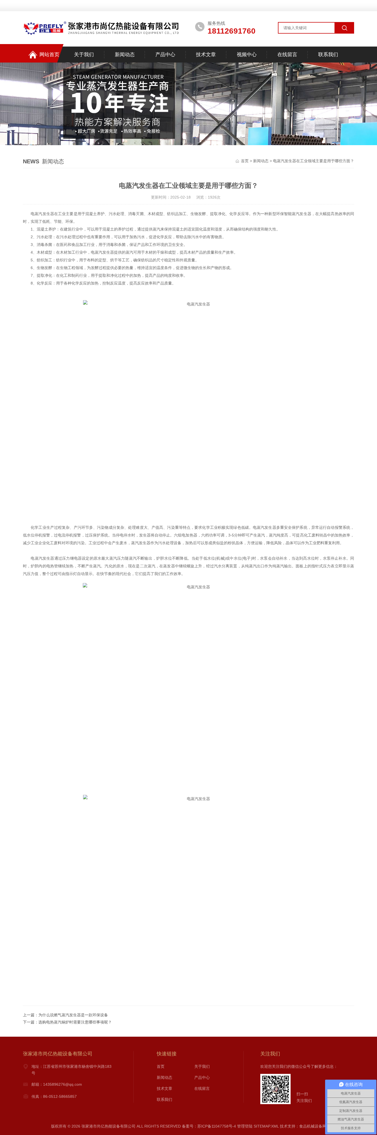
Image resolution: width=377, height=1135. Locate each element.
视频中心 (247, 54)
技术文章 (206, 54)
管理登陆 (245, 1126)
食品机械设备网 (312, 1126)
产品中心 (165, 54)
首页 (245, 161)
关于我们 (84, 54)
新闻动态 (125, 54)
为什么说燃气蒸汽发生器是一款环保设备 (73, 1015)
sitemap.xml (266, 1126)
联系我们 (328, 54)
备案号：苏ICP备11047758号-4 (209, 1126)
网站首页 (49, 54)
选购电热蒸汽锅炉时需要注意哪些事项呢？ (75, 1022)
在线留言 (287, 54)
